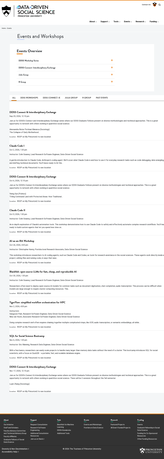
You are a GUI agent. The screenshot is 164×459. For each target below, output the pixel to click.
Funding (153, 21)
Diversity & (14, 449)
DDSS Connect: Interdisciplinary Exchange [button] (37, 67)
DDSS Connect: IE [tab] (51, 97)
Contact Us (146, 5)
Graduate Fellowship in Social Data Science (148, 429)
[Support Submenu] (38, 420)
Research (140, 21)
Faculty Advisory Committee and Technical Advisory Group (15, 432)
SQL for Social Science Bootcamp (26, 336)
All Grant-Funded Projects (120, 428)
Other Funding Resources (147, 439)
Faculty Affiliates (10, 436)
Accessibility (9, 452)
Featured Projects (118, 425)
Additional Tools (63, 433)
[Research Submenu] (119, 420)
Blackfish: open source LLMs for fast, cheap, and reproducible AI (43, 272)
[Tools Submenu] (62, 420)
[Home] (28, 12)
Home (4, 28)
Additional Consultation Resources (39, 434)
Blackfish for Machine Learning (65, 426)
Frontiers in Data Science (93, 428)
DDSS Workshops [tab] (29, 97)
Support (104, 21)
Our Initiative (8, 425)
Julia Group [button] (23, 74)
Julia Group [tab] (71, 97)
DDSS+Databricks (64, 430)
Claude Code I (16, 146)
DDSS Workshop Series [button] (29, 60)
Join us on (36, 439)
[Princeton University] (154, 4)
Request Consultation (38, 425)
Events (127, 21)
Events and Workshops (93, 425)
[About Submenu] (9, 420)
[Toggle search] (159, 5)
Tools (115, 21)
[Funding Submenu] (145, 420)
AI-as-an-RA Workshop (21, 241)
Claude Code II (17, 210)
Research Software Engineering (38, 429)
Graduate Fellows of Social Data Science (14, 441)
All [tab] (14, 97)
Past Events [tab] (102, 97)
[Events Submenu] (90, 420)
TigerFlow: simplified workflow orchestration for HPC (37, 302)
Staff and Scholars (11, 428)
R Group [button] (22, 82)
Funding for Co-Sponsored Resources (147, 434)
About (92, 21)
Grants (140, 425)
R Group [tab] (86, 97)
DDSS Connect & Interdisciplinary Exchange (32, 112)
